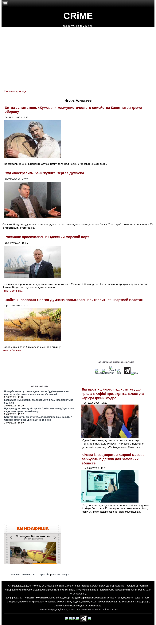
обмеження (79, 593)
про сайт (45, 574)
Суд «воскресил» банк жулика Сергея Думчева (44, 173)
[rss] (134, 373)
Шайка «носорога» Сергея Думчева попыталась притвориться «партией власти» (74, 300)
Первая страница (15, 91)
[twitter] (105, 373)
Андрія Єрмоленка (113, 585)
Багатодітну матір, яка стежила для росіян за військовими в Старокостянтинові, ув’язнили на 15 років (38, 418)
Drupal (48, 585)
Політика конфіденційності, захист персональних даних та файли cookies (78, 609)
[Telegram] (127, 373)
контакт (55, 574)
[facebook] (98, 373)
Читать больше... (12, 290)
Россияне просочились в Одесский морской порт (47, 237)
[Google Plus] (112, 373)
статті (35, 574)
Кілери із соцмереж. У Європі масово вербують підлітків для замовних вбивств (113, 459)
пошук (65, 574)
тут (118, 597)
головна (15, 574)
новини (26, 574)
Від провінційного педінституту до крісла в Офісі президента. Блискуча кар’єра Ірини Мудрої (113, 393)
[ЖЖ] (120, 373)
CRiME (78, 16)
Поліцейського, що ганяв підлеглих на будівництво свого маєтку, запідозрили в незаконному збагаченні (36, 393)
